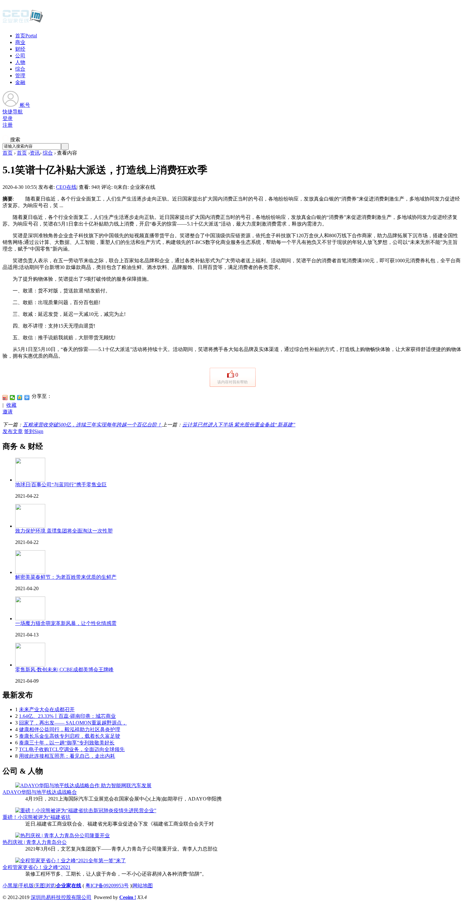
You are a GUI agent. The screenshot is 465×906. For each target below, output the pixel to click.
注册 (8, 125)
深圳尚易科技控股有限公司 (61, 897)
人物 (20, 62)
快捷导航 (13, 111)
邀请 (8, 411)
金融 (20, 82)
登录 (8, 118)
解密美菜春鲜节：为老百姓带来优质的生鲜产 (65, 577)
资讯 (35, 153)
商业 (20, 42)
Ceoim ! (127, 897)
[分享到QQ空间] (19, 397)
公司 (20, 55)
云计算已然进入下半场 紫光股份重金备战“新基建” (238, 424)
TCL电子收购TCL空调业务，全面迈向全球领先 (72, 749)
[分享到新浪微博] (5, 397)
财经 (20, 49)
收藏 (11, 405)
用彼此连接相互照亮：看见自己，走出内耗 (67, 756)
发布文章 (13, 431)
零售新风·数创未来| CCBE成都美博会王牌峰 (64, 669)
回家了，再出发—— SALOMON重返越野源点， (73, 722)
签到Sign (33, 431)
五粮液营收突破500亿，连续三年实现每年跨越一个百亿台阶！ (92, 424)
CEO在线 (66, 187)
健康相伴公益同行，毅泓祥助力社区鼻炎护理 (69, 729)
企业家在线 (68, 885)
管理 (20, 75)
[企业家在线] (23, 22)
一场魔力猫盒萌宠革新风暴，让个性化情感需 (65, 623)
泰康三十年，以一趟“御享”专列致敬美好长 (67, 742)
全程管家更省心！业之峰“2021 (37, 867)
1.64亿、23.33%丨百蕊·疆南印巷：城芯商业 (67, 716)
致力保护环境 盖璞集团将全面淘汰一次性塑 (64, 530)
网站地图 (143, 885)
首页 (26, 35)
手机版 (26, 885)
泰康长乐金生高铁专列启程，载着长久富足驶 (69, 736)
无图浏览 (45, 885)
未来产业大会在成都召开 (47, 709)
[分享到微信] (12, 397)
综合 (20, 69)
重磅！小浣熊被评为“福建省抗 (37, 817)
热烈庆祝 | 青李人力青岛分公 (35, 842)
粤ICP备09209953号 (107, 885)
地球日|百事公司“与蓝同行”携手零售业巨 (61, 484)
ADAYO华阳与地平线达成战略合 (40, 792)
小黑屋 (10, 885)
